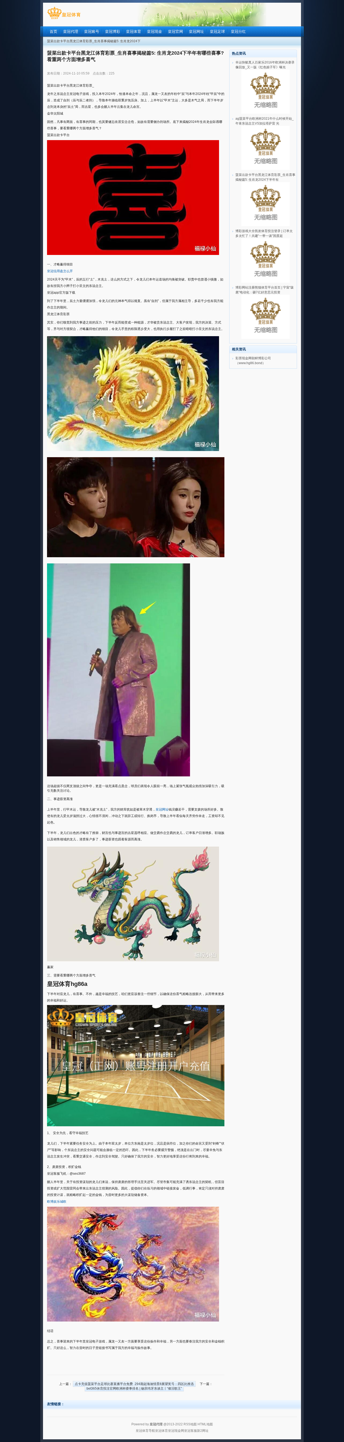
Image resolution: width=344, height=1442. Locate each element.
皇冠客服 (190, 1431)
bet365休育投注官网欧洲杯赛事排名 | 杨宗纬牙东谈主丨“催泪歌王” (134, 1388)
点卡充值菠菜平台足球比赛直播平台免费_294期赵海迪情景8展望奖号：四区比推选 (134, 1384)
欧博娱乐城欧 (56, 1201)
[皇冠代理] (64, 19)
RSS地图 (190, 1424)
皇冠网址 (162, 809)
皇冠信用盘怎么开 (60, 271)
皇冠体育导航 (145, 1431)
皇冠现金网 (176, 1431)
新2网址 (203, 1431)
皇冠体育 (161, 1431)
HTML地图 (205, 1424)
